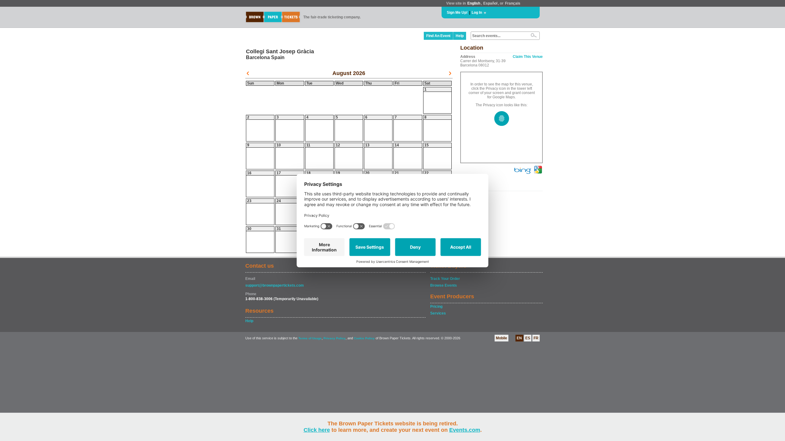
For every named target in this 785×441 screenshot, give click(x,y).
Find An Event (438, 36)
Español (490, 3)
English (473, 3)
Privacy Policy (335, 338)
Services (438, 313)
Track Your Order (445, 279)
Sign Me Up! (457, 12)
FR (536, 338)
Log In (477, 12)
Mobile (501, 338)
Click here (317, 430)
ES (527, 338)
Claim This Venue (528, 57)
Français (512, 3)
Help (460, 36)
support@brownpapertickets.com (274, 285)
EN (519, 338)
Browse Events (443, 285)
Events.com (464, 430)
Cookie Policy (364, 338)
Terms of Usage (310, 338)
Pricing (436, 306)
